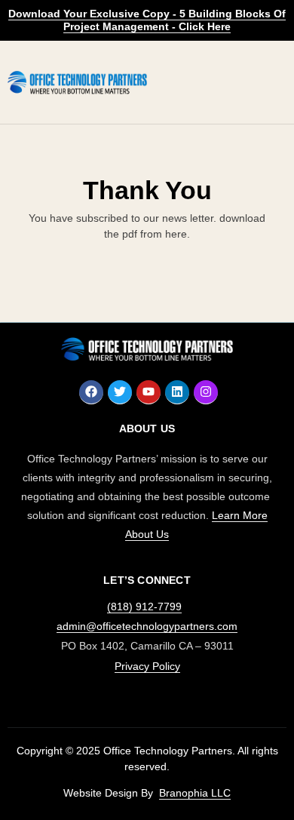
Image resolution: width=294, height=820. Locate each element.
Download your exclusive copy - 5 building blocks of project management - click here (147, 20)
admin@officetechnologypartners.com (147, 626)
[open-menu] (270, 81)
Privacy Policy (147, 666)
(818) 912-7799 (144, 606)
